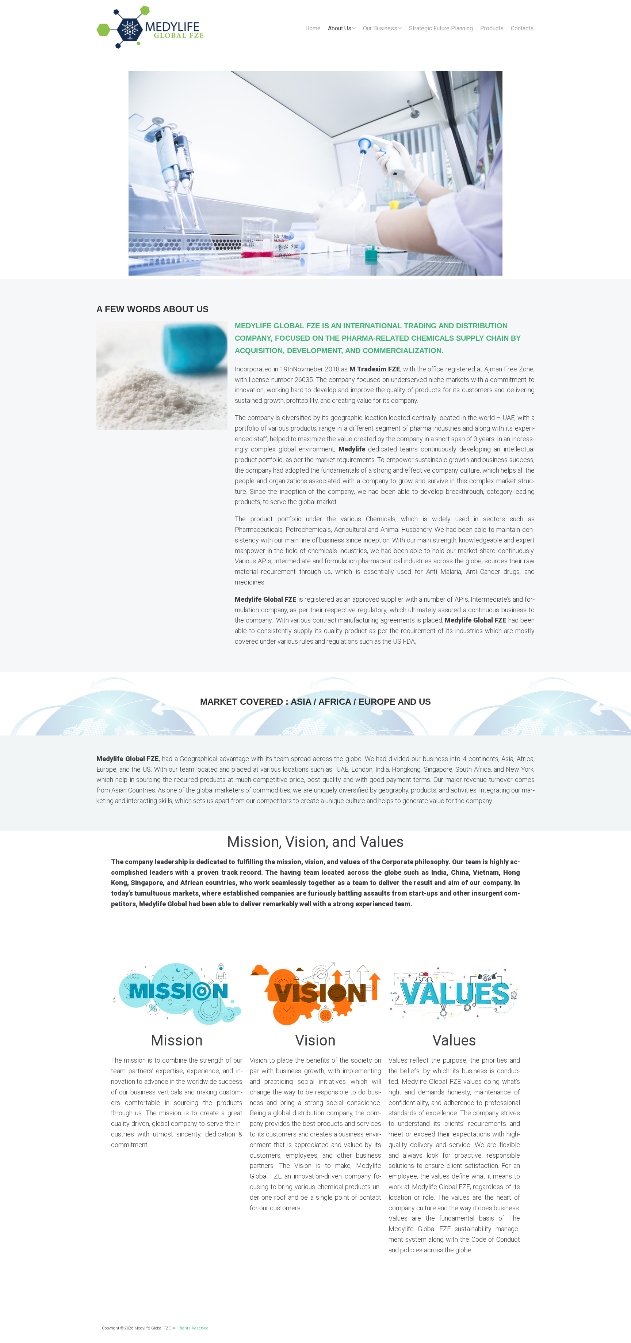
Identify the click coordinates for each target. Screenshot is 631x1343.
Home (313, 28)
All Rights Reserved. (191, 1328)
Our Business (380, 28)
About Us (339, 28)
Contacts (522, 28)
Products (492, 28)
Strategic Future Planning (441, 28)
